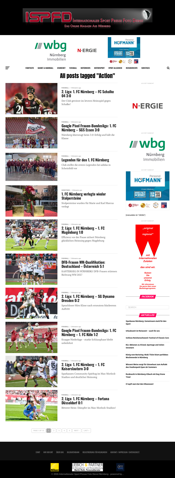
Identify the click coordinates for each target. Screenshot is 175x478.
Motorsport (99, 67)
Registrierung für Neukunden (95, 452)
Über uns (60, 452)
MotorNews (85, 67)
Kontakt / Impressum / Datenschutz (124, 452)
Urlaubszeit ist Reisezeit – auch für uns (143, 331)
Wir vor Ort (48, 452)
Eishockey (61, 67)
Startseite (29, 67)
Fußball (73, 67)
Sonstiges (145, 67)
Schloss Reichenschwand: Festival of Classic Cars (147, 338)
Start (38, 452)
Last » (86, 431)
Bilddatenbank (73, 452)
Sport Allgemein (115, 67)
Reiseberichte (132, 67)
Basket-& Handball (45, 67)
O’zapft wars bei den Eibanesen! (140, 384)
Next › (76, 431)
